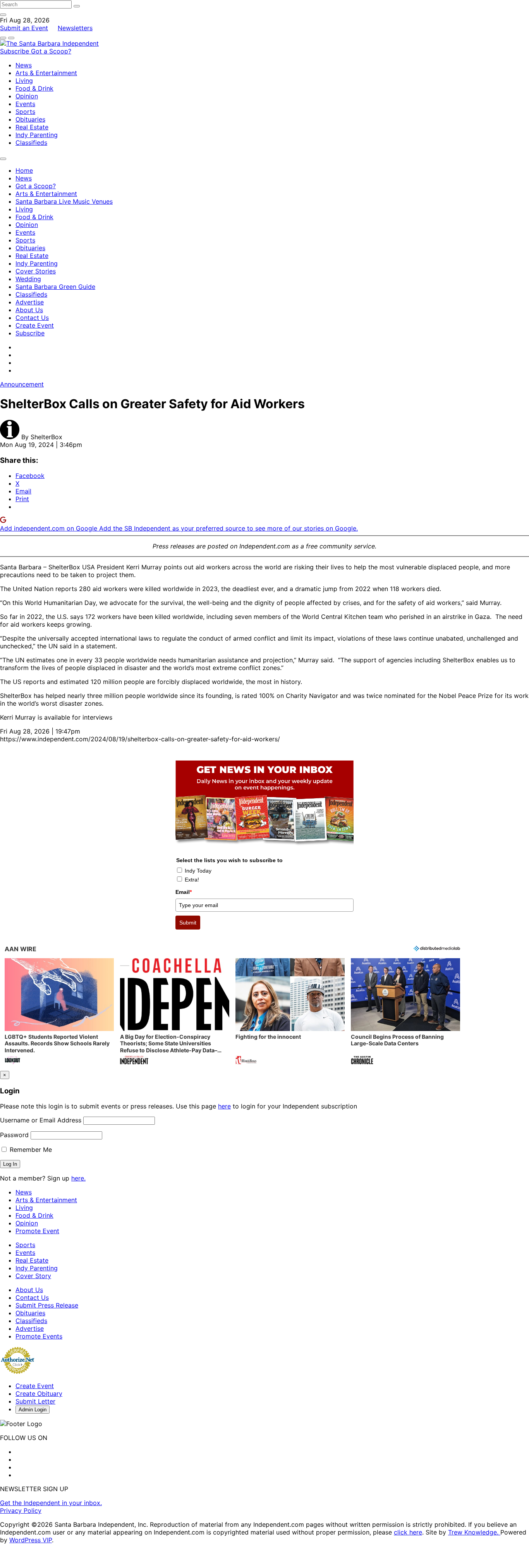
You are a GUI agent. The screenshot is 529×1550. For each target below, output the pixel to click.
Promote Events (38, 1336)
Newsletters (75, 28)
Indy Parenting (36, 135)
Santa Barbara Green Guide (55, 286)
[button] (59, 1012)
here (224, 1106)
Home (24, 170)
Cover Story (33, 1276)
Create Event (34, 325)
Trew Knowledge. (474, 1532)
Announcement (22, 384)
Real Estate (31, 127)
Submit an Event (24, 28)
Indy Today (198, 871)
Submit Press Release (46, 1305)
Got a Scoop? (51, 51)
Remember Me (30, 1149)
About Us (29, 310)
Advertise (29, 302)
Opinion (26, 96)
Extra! (192, 879)
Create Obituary (38, 1393)
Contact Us (32, 317)
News (23, 65)
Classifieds (31, 142)
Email (183, 892)
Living (24, 80)
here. (78, 1178)
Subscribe (15, 51)
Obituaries (30, 119)
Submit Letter (35, 1401)
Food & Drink (34, 88)
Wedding (28, 279)
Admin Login (32, 1410)
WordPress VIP (30, 1540)
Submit (187, 922)
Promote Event (37, 1231)
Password (14, 1135)
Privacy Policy (20, 1510)
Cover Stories (35, 271)
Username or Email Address (40, 1120)
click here (408, 1532)
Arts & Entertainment (46, 73)
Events (25, 104)
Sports (25, 111)
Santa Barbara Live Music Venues (64, 201)
